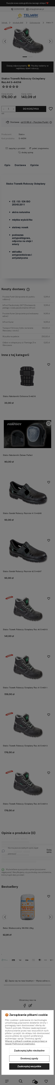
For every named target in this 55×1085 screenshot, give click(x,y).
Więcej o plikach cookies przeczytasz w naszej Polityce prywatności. (26, 1042)
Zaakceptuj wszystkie (29, 1066)
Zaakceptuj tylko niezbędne (29, 1050)
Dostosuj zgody (29, 1058)
